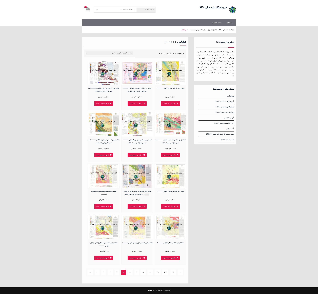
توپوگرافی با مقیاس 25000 (224, 101)
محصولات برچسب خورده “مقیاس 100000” (203, 30)
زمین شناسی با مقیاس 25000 (224, 123)
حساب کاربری (216, 23)
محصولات (229, 23)
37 (165, 272)
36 (158, 272)
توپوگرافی (230, 96)
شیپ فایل (229, 129)
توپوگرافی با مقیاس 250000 (224, 107)
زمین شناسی (228, 118)
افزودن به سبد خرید (169, 103)
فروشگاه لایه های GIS (213, 7)
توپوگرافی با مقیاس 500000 (224, 112)
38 (173, 272)
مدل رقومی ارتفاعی (227, 139)
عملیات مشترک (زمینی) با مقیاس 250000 (220, 134)
